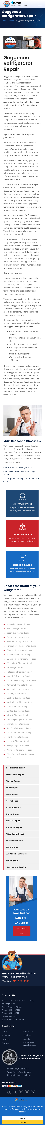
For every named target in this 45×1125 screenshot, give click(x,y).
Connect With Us (15, 1007)
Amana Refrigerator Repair (18, 624)
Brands (26, 1039)
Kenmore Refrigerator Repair (19, 685)
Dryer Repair (12, 787)
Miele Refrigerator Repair (17, 715)
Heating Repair (13, 860)
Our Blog (5, 1043)
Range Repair (12, 814)
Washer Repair (13, 781)
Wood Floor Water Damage (19, 1072)
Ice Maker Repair (14, 827)
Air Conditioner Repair (16, 854)
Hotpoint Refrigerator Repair (19, 672)
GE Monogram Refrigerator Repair (21, 659)
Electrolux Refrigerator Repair (20, 641)
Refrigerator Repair (15, 768)
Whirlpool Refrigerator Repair (19, 750)
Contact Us (28, 1031)
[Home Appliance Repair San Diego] (19, 4)
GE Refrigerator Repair (16, 667)
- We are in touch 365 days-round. (18, 467)
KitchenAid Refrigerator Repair (20, 689)
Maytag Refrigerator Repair (18, 711)
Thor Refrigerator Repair (17, 737)
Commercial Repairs (16, 867)
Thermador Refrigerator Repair (20, 732)
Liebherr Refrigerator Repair (19, 698)
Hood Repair (12, 847)
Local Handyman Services (18, 1069)
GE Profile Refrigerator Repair (19, 663)
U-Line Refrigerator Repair (18, 741)
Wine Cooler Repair (15, 834)
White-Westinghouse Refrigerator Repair (21, 756)
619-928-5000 (21, 981)
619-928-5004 (14, 1013)
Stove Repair (12, 801)
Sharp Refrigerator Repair (18, 724)
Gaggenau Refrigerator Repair (20, 654)
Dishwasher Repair (15, 774)
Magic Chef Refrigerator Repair (20, 702)
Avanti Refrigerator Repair (18, 628)
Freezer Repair (13, 820)
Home (4, 1031)
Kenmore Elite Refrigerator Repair (21, 680)
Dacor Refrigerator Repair (18, 637)
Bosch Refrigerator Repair (18, 633)
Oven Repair (12, 794)
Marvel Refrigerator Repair (18, 706)
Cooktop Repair (13, 807)
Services (27, 1035)
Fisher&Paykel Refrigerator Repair (21, 646)
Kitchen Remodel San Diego (19, 1075)
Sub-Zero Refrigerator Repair (19, 728)
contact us (21, 931)
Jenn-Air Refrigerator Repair (19, 676)
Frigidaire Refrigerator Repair (19, 650)
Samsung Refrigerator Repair (19, 719)
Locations (6, 1039)
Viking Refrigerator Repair (18, 745)
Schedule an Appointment (29, 1044)
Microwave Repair (14, 840)
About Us (6, 1035)
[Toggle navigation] (40, 4)
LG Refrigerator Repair (16, 693)
